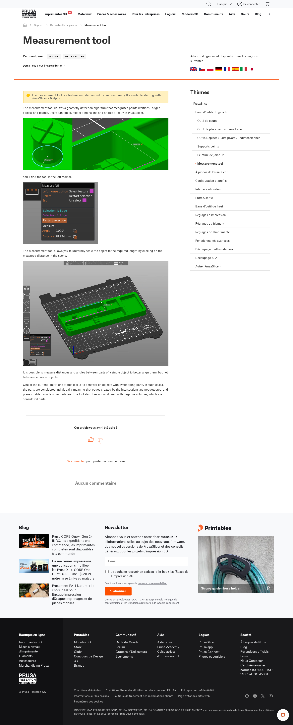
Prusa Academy (168, 647)
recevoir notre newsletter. (152, 583)
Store (78, 647)
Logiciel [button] (170, 14)
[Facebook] (247, 696)
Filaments (26, 656)
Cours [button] (245, 14)
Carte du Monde (127, 642)
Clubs (78, 651)
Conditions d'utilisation (140, 602)
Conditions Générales (87, 690)
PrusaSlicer (207, 642)
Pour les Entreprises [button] (146, 14)
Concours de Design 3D (88, 658)
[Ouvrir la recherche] (209, 4)
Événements (124, 656)
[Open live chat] (283, 715)
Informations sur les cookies (91, 695)
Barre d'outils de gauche (63, 25)
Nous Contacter (251, 660)
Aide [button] (232, 14)
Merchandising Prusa (34, 665)
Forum (120, 647)
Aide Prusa (164, 642)
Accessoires (27, 660)
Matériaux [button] (85, 14)
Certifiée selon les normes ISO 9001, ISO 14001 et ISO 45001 (256, 669)
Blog (243, 647)
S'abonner (118, 591)
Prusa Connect (209, 651)
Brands (79, 665)
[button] (193, 69)
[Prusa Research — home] (29, 14)
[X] (263, 696)
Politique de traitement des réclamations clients (143, 695)
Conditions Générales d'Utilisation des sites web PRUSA (141, 690)
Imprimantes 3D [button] (57, 13)
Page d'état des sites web (194, 695)
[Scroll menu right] (269, 14)
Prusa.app (206, 647)
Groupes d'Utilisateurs (131, 651)
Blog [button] (258, 14)
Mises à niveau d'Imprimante (29, 649)
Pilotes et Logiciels (212, 656)
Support (38, 25)
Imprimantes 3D (30, 642)
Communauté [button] (213, 14)
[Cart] (267, 4)
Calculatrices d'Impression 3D (169, 653)
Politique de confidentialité (197, 690)
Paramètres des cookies (88, 701)
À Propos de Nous (253, 642)
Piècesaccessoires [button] (111, 14)
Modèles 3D (82, 642)
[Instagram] (255, 696)
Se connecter (76, 461)
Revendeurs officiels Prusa (254, 653)
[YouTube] (271, 696)
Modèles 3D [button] (190, 14)
